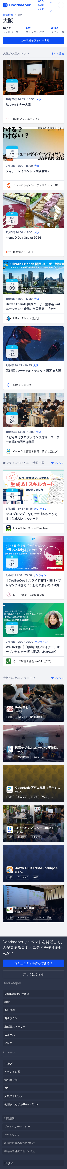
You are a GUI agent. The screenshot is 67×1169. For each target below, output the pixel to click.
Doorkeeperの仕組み (16, 993)
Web (36, 756)
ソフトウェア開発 (42, 917)
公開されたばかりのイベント (21, 1104)
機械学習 (21, 837)
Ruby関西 (21, 707)
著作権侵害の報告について (19, 1142)
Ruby (20, 716)
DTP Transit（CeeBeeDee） (30, 594)
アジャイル (23, 917)
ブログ (8, 1042)
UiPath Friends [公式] (26, 318)
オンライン (40, 508)
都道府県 (8, 14)
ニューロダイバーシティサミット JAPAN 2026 (37, 185)
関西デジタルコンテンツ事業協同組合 (40, 747)
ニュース (9, 1034)
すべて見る (57, 53)
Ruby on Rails (35, 716)
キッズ (34, 797)
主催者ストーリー (14, 1026)
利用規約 (9, 1118)
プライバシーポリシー (17, 1126)
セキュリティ (12, 1134)
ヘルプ (8, 1063)
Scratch (21, 797)
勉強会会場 (10, 1079)
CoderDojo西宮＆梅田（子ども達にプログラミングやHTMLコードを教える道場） (37, 451)
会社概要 (9, 1010)
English (8, 1163)
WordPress (23, 756)
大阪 (38, 99)
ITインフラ (22, 877)
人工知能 (35, 837)
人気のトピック (13, 1096)
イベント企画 (12, 1071)
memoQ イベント (23, 251)
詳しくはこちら (33, 974)
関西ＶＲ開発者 (22, 384)
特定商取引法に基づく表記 (19, 1151)
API (6, 1087)
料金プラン (10, 1018)
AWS (35, 877)
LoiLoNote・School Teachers (30, 528)
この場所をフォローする (34, 40)
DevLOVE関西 (25, 908)
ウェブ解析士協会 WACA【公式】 (33, 661)
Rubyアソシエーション (26, 118)
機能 (7, 1001)
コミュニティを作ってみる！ (33, 963)
